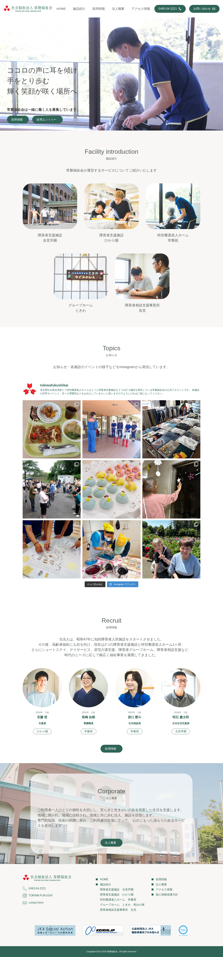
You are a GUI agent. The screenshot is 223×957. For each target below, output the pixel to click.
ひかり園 (42, 731)
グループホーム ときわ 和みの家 (122, 904)
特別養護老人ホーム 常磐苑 (118, 899)
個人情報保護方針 (167, 894)
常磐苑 (88, 731)
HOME (61, 8)
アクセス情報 (140, 8)
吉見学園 (180, 731)
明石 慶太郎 (180, 717)
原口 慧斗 (134, 717)
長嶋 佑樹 (88, 717)
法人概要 (118, 8)
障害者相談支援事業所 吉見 (118, 909)
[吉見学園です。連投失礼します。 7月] (171, 429)
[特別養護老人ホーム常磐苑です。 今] (111, 489)
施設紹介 (79, 8)
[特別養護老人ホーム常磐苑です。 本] (52, 549)
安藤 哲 (42, 717)
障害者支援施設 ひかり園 (116, 894)
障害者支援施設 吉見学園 (116, 889)
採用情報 (98, 8)
